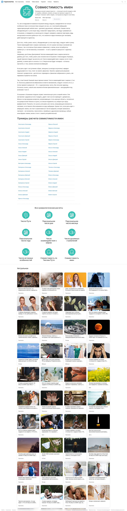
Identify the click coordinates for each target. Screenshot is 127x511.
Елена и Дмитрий (23, 194)
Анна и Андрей (22, 151)
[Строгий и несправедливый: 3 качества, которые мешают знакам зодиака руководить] (99, 472)
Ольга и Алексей (52, 151)
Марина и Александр (54, 128)
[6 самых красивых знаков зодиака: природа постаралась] (75, 402)
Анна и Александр (23, 143)
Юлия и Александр (53, 175)
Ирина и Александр (23, 198)
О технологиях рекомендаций (103, 509)
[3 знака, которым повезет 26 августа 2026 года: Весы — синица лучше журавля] (28, 378)
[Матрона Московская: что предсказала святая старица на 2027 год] (28, 284)
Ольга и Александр (53, 147)
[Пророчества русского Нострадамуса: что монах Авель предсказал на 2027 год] (99, 284)
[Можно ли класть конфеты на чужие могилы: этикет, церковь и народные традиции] (28, 331)
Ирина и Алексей (53, 124)
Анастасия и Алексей (24, 128)
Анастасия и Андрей (23, 132)
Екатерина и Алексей (24, 171)
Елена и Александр (23, 187)
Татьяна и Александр (54, 167)
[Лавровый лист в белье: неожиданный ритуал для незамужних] (75, 307)
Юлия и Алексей (52, 179)
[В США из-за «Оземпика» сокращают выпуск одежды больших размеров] (75, 354)
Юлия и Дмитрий (52, 187)
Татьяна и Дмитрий (53, 171)
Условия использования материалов (80, 509)
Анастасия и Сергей (23, 140)
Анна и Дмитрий (22, 155)
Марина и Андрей (53, 132)
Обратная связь (92, 509)
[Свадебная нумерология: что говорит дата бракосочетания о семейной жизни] (28, 402)
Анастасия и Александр (24, 124)
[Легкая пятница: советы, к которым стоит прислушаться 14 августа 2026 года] (52, 331)
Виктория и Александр (24, 163)
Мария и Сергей (52, 143)
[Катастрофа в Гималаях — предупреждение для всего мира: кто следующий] (75, 331)
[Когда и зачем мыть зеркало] (99, 496)
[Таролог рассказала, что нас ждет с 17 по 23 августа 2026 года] (28, 496)
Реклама (14, 509)
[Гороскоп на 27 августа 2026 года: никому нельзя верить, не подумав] (75, 472)
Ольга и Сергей (52, 163)
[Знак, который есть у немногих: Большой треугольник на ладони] (75, 284)
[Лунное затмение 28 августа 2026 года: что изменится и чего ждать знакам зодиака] (99, 331)
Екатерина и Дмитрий (24, 175)
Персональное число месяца (71, 222)
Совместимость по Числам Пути (48, 259)
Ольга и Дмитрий (53, 159)
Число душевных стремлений (71, 240)
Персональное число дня (48, 222)
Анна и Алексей (22, 147)
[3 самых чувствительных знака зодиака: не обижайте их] (52, 284)
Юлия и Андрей (52, 183)
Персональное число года (25, 240)
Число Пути (26, 221)
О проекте (68, 509)
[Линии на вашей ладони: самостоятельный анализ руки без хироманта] (52, 402)
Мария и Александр (53, 140)
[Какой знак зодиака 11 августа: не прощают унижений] (28, 472)
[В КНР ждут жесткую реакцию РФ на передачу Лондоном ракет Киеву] (52, 354)
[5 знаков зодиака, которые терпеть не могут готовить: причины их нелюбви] (52, 307)
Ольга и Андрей (52, 155)
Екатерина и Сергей (23, 183)
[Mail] (2, 2)
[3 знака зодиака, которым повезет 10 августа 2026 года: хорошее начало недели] (52, 496)
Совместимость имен (72, 259)
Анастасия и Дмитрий (24, 136)
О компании (8, 509)
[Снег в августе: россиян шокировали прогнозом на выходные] (52, 472)
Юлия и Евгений (52, 190)
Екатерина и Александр (24, 167)
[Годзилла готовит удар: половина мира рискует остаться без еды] (28, 354)
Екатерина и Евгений (24, 179)
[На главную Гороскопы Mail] (8, 2)
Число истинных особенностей (26, 259)
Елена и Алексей (22, 190)
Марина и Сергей (53, 136)
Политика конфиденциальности (117, 509)
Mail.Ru (3, 509)
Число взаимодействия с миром (49, 241)
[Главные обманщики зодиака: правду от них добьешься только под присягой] (28, 307)
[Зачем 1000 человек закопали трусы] (52, 449)
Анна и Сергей (22, 159)
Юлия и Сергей (52, 194)
